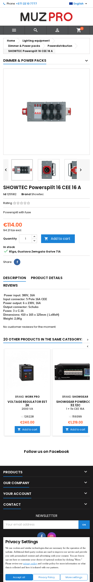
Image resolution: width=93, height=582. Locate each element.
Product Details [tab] (47, 277)
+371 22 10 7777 (26, 3)
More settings (74, 577)
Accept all (19, 577)
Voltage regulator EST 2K (27, 403)
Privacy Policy (46, 577)
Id (4, 194)
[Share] (17, 262)
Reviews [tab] (10, 285)
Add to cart (57, 238)
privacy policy (30, 563)
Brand (26, 194)
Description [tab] (14, 277)
